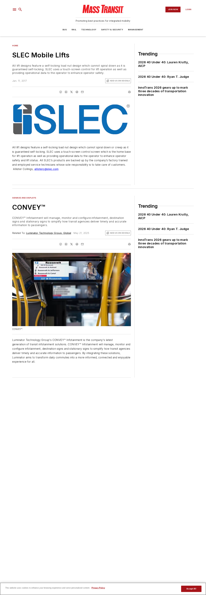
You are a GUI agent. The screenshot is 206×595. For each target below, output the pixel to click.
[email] (82, 91)
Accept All (191, 589)
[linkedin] (66, 91)
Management (135, 29)
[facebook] (60, 91)
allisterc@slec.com (46, 169)
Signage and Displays (24, 198)
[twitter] (71, 91)
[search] (20, 9)
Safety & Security (112, 29)
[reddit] (76, 91)
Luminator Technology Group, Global (48, 233)
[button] (14, 9)
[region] (103, 589)
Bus (65, 29)
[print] (129, 91)
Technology (88, 29)
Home (15, 45)
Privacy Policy (98, 588)
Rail (74, 29)
